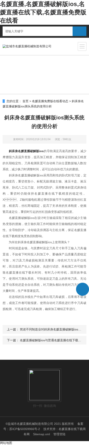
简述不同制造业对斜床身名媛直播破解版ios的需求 (53, 329)
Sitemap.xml (41, 434)
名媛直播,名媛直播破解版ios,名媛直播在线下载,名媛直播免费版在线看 (43, 12)
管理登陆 (59, 434)
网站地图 (6, 443)
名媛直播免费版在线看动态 (50, 101)
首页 (25, 101)
